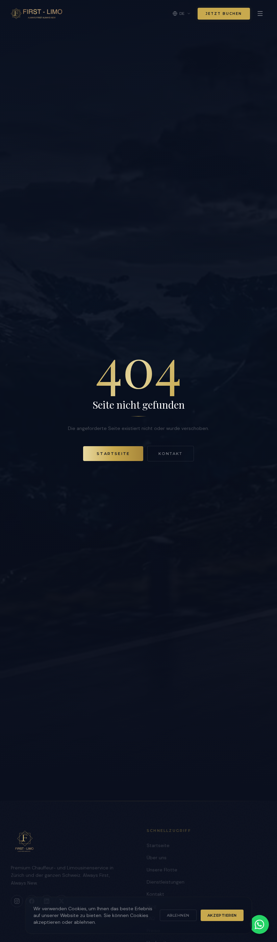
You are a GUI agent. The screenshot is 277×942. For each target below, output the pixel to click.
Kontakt (170, 453)
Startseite (113, 453)
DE (182, 13)
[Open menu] (260, 13)
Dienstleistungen (165, 882)
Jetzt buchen (224, 13)
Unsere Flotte (162, 870)
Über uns (157, 858)
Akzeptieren (222, 915)
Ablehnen (178, 915)
